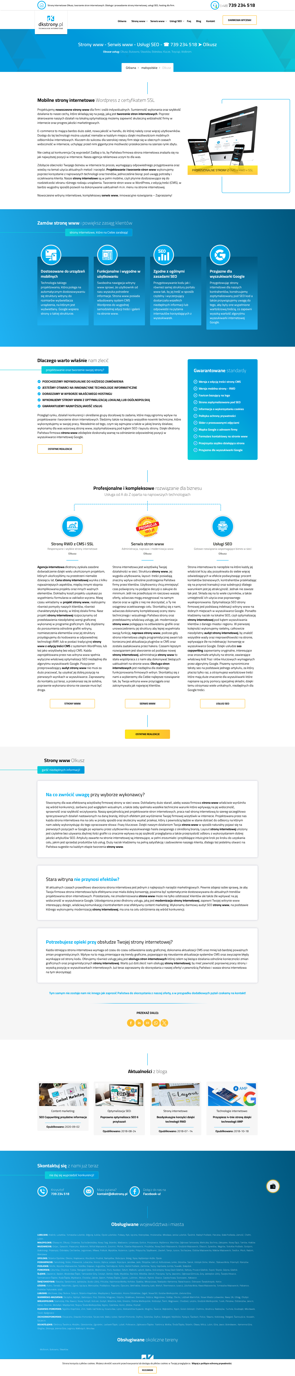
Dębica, (104, 1262)
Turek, (222, 1301)
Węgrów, (222, 1246)
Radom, (250, 1250)
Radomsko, (66, 1285)
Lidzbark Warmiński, (191, 1297)
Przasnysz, (54, 1250)
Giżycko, (120, 1297)
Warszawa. (42, 1254)
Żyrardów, (212, 1246)
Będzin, (60, 1273)
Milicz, (204, 1324)
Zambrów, (145, 1266)
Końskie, (131, 1281)
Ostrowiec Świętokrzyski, (203, 1281)
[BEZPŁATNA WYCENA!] (273, 1186)
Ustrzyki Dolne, (201, 1262)
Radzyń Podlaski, (204, 1234)
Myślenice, (164, 1242)
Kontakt (210, 21)
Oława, (197, 1324)
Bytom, (102, 1277)
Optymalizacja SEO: (119, 1111)
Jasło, (138, 1262)
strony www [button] (72, 703)
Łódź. (60, 1289)
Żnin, (83, 1309)
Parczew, (217, 1234)
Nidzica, (149, 1297)
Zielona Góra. (185, 1293)
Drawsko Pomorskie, (83, 1316)
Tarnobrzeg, (59, 1262)
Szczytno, (68, 1297)
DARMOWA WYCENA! (239, 20)
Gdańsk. (234, 1269)
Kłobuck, (143, 1277)
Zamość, (240, 1234)
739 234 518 (237, 3)
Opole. (159, 1258)
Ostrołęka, (64, 1250)
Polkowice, (131, 1324)
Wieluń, (159, 1285)
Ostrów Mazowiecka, (202, 1250)
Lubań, (122, 1324)
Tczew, (73, 1269)
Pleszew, (230, 1301)
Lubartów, (61, 1234)
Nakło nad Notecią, (95, 1309)
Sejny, (153, 1266)
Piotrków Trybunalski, (47, 1289)
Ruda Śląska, (64, 1277)
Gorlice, (142, 1242)
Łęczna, (134, 1234)
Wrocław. (90, 1328)
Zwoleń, (162, 1250)
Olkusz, (66, 1242)
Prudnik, (99, 1258)
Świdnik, (191, 1234)
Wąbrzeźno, (167, 1309)
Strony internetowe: (175, 1111)
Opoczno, (125, 1285)
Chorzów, (86, 1277)
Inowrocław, (110, 1309)
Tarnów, (244, 1242)
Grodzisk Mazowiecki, (189, 1246)
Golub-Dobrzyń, (187, 1309)
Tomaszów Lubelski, (76, 1234)
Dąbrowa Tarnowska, (189, 1242)
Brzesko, (113, 1242)
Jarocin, (250, 1301)
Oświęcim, (57, 1242)
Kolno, (122, 1266)
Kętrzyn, (77, 1297)
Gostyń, (103, 1301)
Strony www (138, 21)
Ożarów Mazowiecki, (134, 1246)
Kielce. (219, 1281)
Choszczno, (67, 1316)
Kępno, (105, 1305)
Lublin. (40, 1238)
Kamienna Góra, (245, 1324)
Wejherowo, (100, 1269)
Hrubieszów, (156, 1234)
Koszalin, (251, 1316)
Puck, (109, 1269)
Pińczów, (104, 1281)
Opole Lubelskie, (109, 1234)
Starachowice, (184, 1281)
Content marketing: (63, 1111)
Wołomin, (84, 1246)
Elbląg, (238, 1297)
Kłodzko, (76, 1324)
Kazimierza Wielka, (118, 1281)
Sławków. (64, 1349)
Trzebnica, (159, 1324)
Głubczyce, (120, 1258)
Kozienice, (123, 1250)
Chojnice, (65, 1269)
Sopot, (212, 1269)
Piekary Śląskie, (114, 1277)
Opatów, (140, 1281)
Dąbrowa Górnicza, (190, 1273)
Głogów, (41, 1328)
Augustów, (101, 1266)
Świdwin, (194, 1316)
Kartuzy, (188, 1269)
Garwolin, (64, 1246)
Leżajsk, (112, 1262)
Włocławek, (250, 1309)
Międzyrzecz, (104, 1293)
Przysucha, (141, 1250)
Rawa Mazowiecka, (207, 1285)
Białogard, (166, 1316)
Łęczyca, (83, 1285)
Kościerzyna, (158, 1269)
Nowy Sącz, (234, 1242)
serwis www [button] (147, 703)
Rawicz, (73, 1301)
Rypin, (177, 1309)
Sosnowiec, (182, 1277)
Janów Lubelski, (179, 1234)
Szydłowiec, (152, 1250)
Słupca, (78, 1305)
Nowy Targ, (103, 1242)
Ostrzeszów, (240, 1301)
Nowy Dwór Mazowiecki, (166, 1246)
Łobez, (115, 1316)
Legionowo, (86, 1250)
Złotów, (129, 1305)
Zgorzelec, (98, 1324)
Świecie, (158, 1309)
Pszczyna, (160, 1273)
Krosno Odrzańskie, (132, 1293)
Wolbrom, (44, 1349)
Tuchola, (230, 1309)
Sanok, (190, 1262)
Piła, (67, 1301)
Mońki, (53, 1266)
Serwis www (157, 21)
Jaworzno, (176, 1273)
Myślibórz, (176, 1316)
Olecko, (177, 1297)
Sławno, (210, 1316)
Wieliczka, (204, 1242)
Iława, (227, 1297)
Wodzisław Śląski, (72, 1273)
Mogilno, (149, 1309)
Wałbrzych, (81, 1328)
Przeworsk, (77, 1262)
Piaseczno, (74, 1246)
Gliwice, (158, 1277)
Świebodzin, (116, 1293)
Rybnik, (151, 1277)
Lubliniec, (133, 1277)
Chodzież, (184, 1301)
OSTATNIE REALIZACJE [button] (60, 448)
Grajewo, (91, 1266)
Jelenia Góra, (61, 1328)
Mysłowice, (76, 1277)
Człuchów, (55, 1269)
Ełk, (232, 1297)
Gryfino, (139, 1316)
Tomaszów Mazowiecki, (228, 1285)
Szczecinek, (98, 1316)
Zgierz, (76, 1285)
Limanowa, (134, 1242)
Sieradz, (57, 1285)
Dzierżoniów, (87, 1324)
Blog (198, 21)
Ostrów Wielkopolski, (141, 1301)
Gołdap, (169, 1297)
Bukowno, (54, 1349)
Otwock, (203, 1246)
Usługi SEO (176, 21)
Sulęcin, (75, 1293)
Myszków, (124, 1273)
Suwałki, (178, 1266)
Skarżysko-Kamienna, (167, 1281)
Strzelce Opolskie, (56, 1258)
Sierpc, (169, 1250)
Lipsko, (132, 1250)
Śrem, (165, 1301)
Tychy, (168, 1273)
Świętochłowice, (228, 1273)
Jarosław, (131, 1262)
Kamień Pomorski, (126, 1316)
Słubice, (67, 1293)
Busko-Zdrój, (94, 1281)
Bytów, (148, 1269)
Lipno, (119, 1309)
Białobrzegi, (42, 1250)
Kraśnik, (52, 1234)
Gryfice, (157, 1316)
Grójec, (56, 1246)
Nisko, (68, 1262)
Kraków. (252, 1242)
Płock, (243, 1250)
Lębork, (141, 1269)
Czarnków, (114, 1305)
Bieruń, (151, 1273)
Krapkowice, (79, 1258)
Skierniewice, (169, 1285)
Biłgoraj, (90, 1234)
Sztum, (125, 1269)
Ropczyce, (122, 1262)
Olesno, (69, 1258)
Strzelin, (189, 1324)
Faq (189, 21)
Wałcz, (108, 1316)
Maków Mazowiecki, (222, 1250)
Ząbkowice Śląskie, (145, 1324)
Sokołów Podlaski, (235, 1246)
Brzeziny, (145, 1285)
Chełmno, (200, 1309)
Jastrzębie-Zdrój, (212, 1273)
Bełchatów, (135, 1285)
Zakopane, (223, 1242)
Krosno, (97, 1262)
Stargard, (229, 1316)
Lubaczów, (88, 1262)
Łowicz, (180, 1285)
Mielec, (212, 1262)
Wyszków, (113, 1250)
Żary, (60, 1293)
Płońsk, (120, 1246)
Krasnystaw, (144, 1234)
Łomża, (170, 1266)
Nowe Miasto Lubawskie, (212, 1297)
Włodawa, (167, 1234)
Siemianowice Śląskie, (47, 1277)
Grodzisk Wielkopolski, (208, 1301)
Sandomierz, (70, 1281)
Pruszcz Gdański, (200, 1269)
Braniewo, (140, 1297)
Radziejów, (220, 1309)
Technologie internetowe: (232, 1111)
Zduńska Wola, (191, 1285)
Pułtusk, (104, 1250)
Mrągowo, (111, 1297)
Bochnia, (214, 1242)
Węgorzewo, (160, 1297)
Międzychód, (69, 1305)
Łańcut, (155, 1262)
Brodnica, (209, 1309)
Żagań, (145, 1293)
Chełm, (248, 1234)
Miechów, (174, 1242)
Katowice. (192, 1277)
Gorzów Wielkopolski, (169, 1293)
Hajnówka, (161, 1266)
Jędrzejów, (82, 1281)
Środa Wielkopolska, (92, 1305)
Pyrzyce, (186, 1316)
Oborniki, (48, 1305)
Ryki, (128, 1234)
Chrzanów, (75, 1242)
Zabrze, (95, 1277)
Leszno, (193, 1301)
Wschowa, (53, 1293)
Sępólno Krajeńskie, (71, 1309)
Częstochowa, (169, 1277)
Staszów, (60, 1281)
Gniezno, (127, 1301)
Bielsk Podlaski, (132, 1266)
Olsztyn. (245, 1297)
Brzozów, (182, 1262)
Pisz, (95, 1297)
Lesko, (174, 1262)
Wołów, (168, 1324)
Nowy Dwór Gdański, (174, 1269)
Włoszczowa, (151, 1281)
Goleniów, (148, 1316)
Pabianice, (244, 1285)
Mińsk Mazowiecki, (98, 1246)
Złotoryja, (50, 1328)
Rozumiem (147, 1370)
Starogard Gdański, (85, 1269)
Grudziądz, (239, 1309)
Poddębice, (105, 1285)
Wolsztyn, (57, 1305)
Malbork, (133, 1269)
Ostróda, (102, 1297)
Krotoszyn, (156, 1301)
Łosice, (176, 1250)
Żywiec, (125, 1277)
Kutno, (50, 1285)
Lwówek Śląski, (111, 1324)
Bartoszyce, (86, 1297)
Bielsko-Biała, (112, 1273)
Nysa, (135, 1258)
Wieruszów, (93, 1285)
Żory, (202, 1273)
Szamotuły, (59, 1301)
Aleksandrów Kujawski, (133, 1309)
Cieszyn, (102, 1273)
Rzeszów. (244, 1262)
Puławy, (121, 1234)
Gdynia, (226, 1269)
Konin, (122, 1305)
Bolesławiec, (231, 1324)
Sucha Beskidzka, (89, 1242)
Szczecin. (41, 1320)
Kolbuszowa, (165, 1262)
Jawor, (222, 1324)
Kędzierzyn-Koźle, (146, 1258)
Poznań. (137, 1305)
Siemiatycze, (112, 1266)
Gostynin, (248, 1246)
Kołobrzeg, (219, 1316)
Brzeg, (129, 1258)
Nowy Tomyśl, (84, 1301)
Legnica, (71, 1328)
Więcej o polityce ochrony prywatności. (212, 1363)
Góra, (216, 1324)
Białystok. (187, 1266)
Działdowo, (130, 1297)
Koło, (119, 1301)
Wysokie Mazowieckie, (67, 1266)
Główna (122, 21)
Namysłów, (109, 1258)
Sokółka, (82, 1266)
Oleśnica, (57, 1324)
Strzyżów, (146, 1262)
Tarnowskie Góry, (89, 1273)
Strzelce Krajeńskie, (88, 1293)
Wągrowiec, (173, 1301)
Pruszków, (149, 1246)
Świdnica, (67, 1324)
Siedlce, (236, 1250)
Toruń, (40, 1313)
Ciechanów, (75, 1250)
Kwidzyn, (117, 1269)
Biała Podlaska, (229, 1234)
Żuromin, (112, 1246)
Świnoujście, (240, 1316)
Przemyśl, (234, 1262)
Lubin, (210, 1324)
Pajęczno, (115, 1285)
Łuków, (97, 1234)
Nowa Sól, (153, 1293)
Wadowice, (123, 1242)
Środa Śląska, (179, 1324)
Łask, (152, 1285)
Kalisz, (40, 1305)
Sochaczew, (186, 1250)
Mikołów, (143, 1273)
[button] (131, 1023)
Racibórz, (134, 1273)
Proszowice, (153, 1242)
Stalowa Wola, (222, 1262)
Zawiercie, (51, 1273)
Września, (112, 1301)
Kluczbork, (90, 1258)
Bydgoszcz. (49, 1313)
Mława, (96, 1250)
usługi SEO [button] (222, 703)
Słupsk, (219, 1269)
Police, (203, 1316)
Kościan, (95, 1301)
